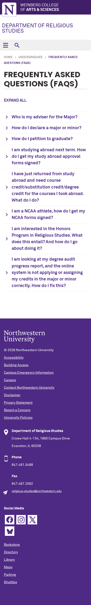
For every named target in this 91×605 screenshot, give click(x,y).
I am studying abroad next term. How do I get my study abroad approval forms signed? (49, 156)
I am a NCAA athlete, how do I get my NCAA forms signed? (48, 214)
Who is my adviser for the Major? (44, 117)
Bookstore (12, 544)
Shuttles (10, 582)
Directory (11, 552)
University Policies (18, 417)
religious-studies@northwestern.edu (37, 491)
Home (8, 57)
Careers (10, 380)
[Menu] (5, 45)
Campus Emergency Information (29, 372)
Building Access (16, 365)
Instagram (21, 519)
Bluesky (9, 531)
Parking (10, 574)
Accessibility (14, 357)
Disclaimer (12, 395)
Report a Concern (17, 410)
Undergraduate (30, 57)
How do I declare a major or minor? (46, 128)
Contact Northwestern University (29, 387)
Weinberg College (39, 7)
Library (9, 559)
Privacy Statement (18, 402)
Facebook (9, 519)
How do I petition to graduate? (42, 139)
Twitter (32, 519)
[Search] (16, 45)
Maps (8, 567)
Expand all (15, 100)
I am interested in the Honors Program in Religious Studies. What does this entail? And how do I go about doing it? (47, 239)
